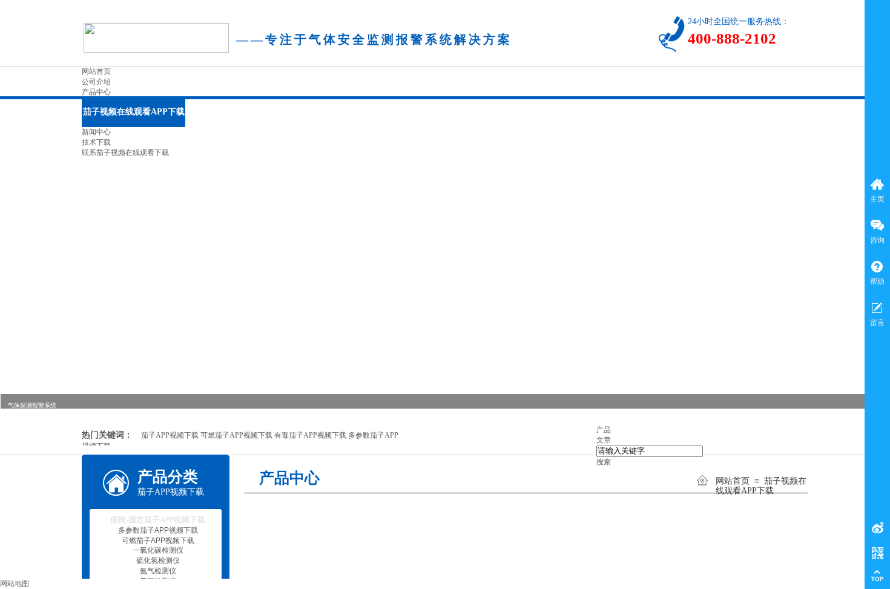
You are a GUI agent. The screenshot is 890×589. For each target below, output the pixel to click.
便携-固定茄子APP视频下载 (157, 519)
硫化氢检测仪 (158, 560)
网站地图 (14, 583)
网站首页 (733, 480)
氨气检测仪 (158, 571)
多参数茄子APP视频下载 (158, 530)
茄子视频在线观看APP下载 (761, 485)
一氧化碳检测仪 (158, 550)
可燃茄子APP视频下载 (158, 540)
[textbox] (649, 451)
